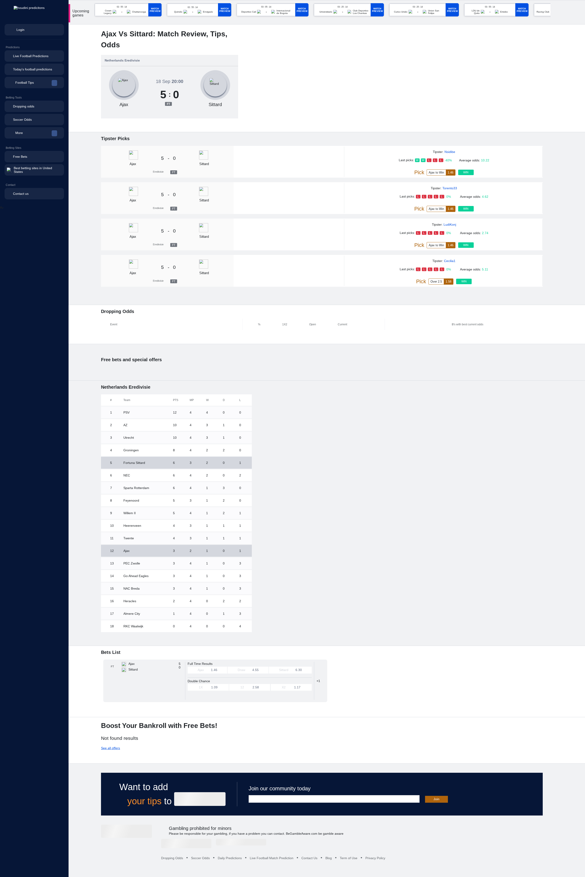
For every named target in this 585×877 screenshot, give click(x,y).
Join (436, 799)
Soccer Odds (200, 858)
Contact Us (309, 858)
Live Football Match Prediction (271, 858)
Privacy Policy (375, 858)
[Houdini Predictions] (126, 831)
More (19, 133)
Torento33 (449, 188)
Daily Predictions (230, 858)
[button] (34, 82)
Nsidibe (449, 152)
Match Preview (155, 9)
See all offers (110, 748)
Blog (328, 858)
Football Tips (24, 82)
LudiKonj (450, 224)
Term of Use (348, 858)
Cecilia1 (449, 261)
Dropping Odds (172, 858)
